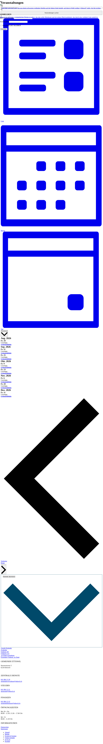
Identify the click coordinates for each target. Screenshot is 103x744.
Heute (3, 563)
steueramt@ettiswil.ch (8, 691)
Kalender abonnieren (9, 576)
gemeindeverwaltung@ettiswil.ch (11, 681)
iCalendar (4, 650)
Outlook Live (5, 654)
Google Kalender (6, 648)
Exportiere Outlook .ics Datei (10, 657)
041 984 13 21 (5, 689)
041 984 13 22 (5, 701)
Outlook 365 (5, 652)
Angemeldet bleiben (11, 25)
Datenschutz (5, 727)
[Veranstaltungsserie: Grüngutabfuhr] (8, 343)
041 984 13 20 (5, 679)
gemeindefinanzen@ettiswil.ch (10, 703)
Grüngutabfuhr (6, 344)
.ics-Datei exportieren (7, 655)
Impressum (4, 729)
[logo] (51, 17)
